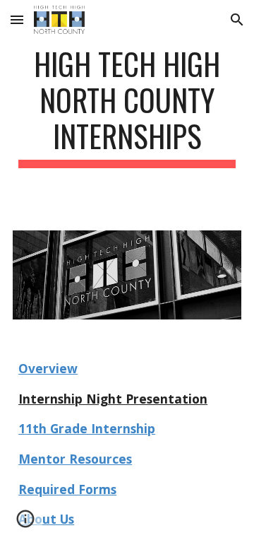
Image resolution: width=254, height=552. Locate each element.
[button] (17, 19)
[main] (127, 107)
